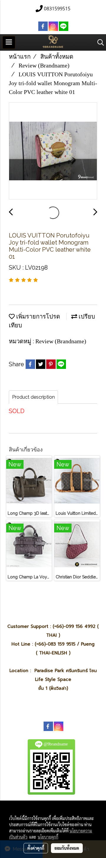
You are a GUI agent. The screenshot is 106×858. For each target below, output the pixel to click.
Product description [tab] (33, 397)
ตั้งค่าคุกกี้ (35, 848)
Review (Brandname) (60, 341)
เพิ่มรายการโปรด (37, 316)
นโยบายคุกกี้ (48, 836)
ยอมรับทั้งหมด (66, 848)
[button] (99, 42)
